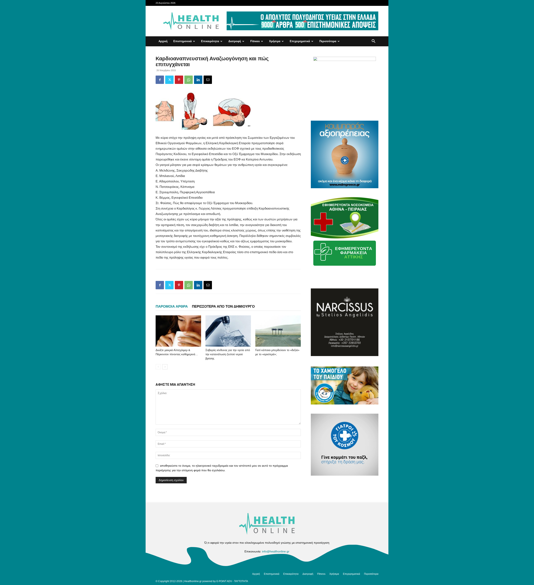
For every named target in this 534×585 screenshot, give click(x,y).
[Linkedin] (198, 80)
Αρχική (163, 41)
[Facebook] (160, 80)
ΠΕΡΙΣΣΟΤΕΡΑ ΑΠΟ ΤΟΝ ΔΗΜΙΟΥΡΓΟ (223, 306)
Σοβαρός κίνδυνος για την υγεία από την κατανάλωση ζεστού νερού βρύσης (227, 354)
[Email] (208, 80)
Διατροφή (234, 41)
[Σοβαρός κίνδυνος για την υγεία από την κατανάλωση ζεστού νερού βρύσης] (228, 331)
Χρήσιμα (274, 41)
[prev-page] (158, 366)
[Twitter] (169, 80)
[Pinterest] (179, 80)
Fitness (255, 41)
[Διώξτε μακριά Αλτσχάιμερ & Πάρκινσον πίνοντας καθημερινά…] (178, 331)
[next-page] (165, 366)
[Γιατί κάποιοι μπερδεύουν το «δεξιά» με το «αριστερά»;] (278, 331)
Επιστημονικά (182, 41)
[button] (373, 42)
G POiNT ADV (224, 581)
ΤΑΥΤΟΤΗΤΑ (241, 581)
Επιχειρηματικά (300, 41)
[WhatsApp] (188, 80)
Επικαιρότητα (210, 41)
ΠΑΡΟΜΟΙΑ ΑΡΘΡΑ (172, 306)
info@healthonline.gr (275, 551)
